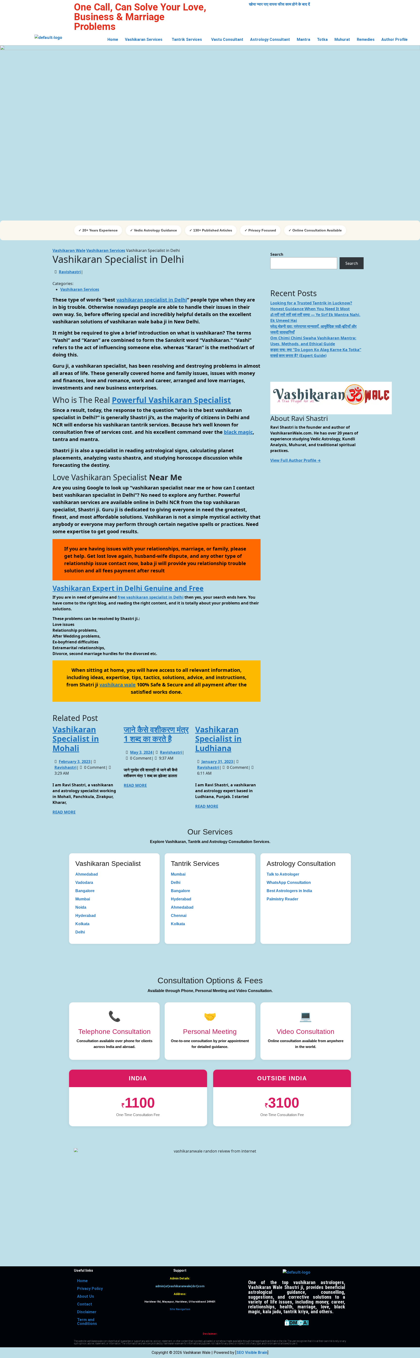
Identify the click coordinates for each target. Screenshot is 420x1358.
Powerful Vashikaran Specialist (171, 400)
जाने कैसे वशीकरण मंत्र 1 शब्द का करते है (156, 734)
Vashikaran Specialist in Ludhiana (218, 738)
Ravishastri (70, 272)
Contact (84, 1304)
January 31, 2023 (217, 761)
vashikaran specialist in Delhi (151, 299)
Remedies (366, 39)
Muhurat (342, 39)
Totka (322, 39)
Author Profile (394, 39)
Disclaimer (86, 1312)
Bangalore (85, 891)
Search (276, 254)
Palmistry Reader (282, 899)
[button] (145, 39)
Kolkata (82, 924)
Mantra (303, 39)
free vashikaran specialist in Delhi (151, 597)
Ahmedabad (86, 874)
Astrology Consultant (270, 39)
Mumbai (82, 899)
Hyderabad (85, 916)
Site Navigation (180, 1309)
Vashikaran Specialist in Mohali (75, 738)
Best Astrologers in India (289, 891)
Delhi (80, 932)
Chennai (178, 916)
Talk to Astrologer (283, 874)
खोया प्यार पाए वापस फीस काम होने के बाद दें (279, 4)
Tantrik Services (187, 39)
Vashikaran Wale (68, 250)
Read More (64, 812)
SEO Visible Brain (251, 1352)
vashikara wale (117, 684)
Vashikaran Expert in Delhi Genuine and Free (128, 588)
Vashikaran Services (143, 39)
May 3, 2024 (141, 752)
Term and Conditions (87, 1321)
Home (112, 39)
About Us (85, 1296)
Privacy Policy (90, 1288)
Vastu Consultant (227, 39)
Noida (80, 907)
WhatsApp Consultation (289, 882)
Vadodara (84, 882)
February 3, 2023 (74, 761)
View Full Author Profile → (295, 460)
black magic (238, 432)
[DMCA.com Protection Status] (297, 1322)
